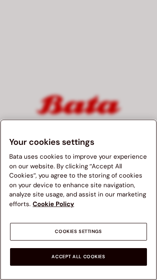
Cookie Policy (53, 204)
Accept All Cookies (78, 257)
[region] (78, 199)
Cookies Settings (78, 231)
